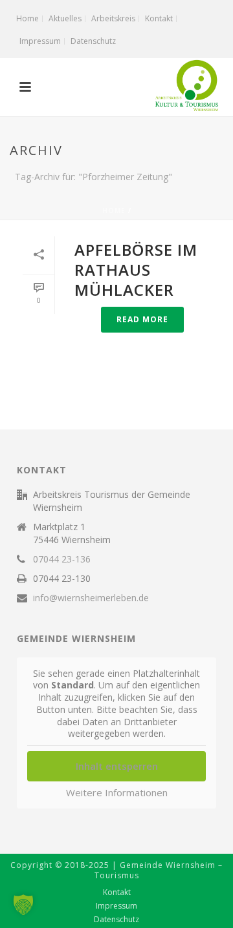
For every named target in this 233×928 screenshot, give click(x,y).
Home (114, 210)
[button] (23, 905)
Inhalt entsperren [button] (117, 765)
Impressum (116, 906)
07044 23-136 (62, 559)
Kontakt (117, 892)
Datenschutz (116, 919)
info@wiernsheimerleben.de (91, 598)
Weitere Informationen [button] (117, 793)
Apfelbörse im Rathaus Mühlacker (135, 269)
